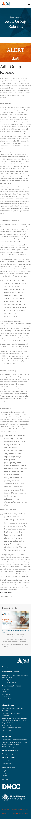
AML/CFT (5, 711)
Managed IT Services (8, 699)
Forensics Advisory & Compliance (12, 708)
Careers (4, 776)
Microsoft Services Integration (11, 744)
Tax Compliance (7, 694)
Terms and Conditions (9, 813)
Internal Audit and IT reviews (11, 713)
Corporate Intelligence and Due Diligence (15, 718)
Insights (4, 771)
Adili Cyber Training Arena (10, 747)
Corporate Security (8, 723)
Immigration (6, 696)
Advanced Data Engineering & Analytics (14, 742)
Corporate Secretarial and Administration (15, 675)
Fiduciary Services (7, 761)
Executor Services (7, 763)
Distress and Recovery (9, 682)
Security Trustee (7, 677)
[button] (28, 4)
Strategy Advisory (7, 754)
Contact (5, 773)
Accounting (5, 689)
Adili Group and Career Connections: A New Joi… (15, 631)
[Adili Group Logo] (5, 4)
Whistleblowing (7, 725)
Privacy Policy (23, 813)
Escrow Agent (6, 680)
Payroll (4, 691)
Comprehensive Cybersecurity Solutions (14, 740)
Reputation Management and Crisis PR (14, 720)
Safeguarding (6, 715)
